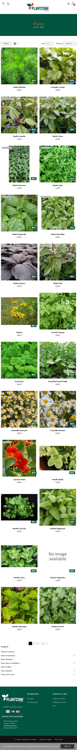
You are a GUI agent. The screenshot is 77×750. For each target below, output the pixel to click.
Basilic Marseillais (57, 234)
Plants (4, 647)
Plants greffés (6, 667)
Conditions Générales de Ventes (25, 739)
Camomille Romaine (57, 430)
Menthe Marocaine (19, 627)
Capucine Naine (19, 479)
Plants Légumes (6, 671)
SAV (54, 706)
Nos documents (32, 702)
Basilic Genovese (19, 185)
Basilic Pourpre (19, 283)
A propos (30, 698)
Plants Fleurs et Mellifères (10, 663)
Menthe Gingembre (57, 578)
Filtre (7, 43)
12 (43, 643)
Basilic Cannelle (19, 136)
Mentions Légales (46, 739)
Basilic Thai (58, 283)
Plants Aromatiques (8, 656)
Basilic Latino (58, 185)
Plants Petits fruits (7, 674)
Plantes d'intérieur (7, 652)
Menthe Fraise (19, 578)
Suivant (47, 643)
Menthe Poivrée (58, 627)
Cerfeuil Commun (57, 332)
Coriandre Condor (58, 87)
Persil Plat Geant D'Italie (57, 381)
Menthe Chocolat (19, 529)
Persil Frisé (19, 381)
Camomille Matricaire (19, 430)
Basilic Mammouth (19, 234)
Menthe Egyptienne (57, 529)
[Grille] (15, 43)
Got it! (67, 746)
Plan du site (59, 739)
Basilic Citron (58, 136)
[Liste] (18, 43)
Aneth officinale (19, 87)
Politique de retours (59, 702)
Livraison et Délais (59, 698)
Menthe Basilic (57, 479)
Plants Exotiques (7, 659)
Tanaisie (19, 332)
